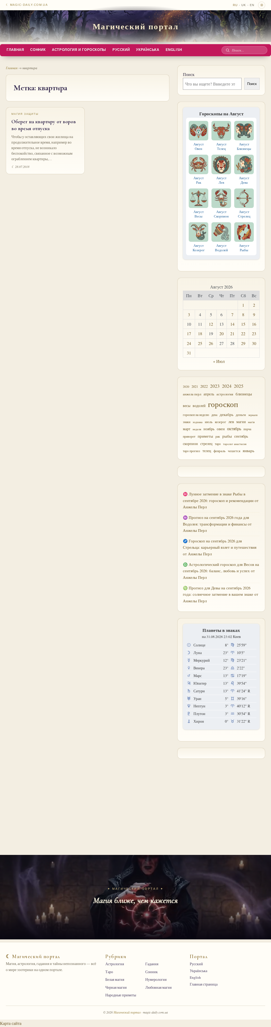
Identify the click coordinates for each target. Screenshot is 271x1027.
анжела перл (192, 394)
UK (243, 5)
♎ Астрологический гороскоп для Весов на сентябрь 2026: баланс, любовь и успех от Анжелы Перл (221, 571)
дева (214, 415)
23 (254, 333)
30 (254, 343)
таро (218, 444)
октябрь (234, 428)
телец (206, 450)
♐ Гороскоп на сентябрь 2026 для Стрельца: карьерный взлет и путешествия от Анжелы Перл (219, 547)
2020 (186, 387)
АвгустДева (244, 180)
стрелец (206, 443)
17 (189, 333)
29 (243, 343)
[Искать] (227, 50)
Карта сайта (10, 1023)
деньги (241, 415)
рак (217, 436)
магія (251, 422)
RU (235, 5)
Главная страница (204, 984)
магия (241, 421)
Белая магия (114, 979)
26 (211, 343)
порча (247, 429)
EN (252, 5)
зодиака (197, 422)
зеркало (253, 415)
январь (248, 450)
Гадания (151, 964)
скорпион (190, 443)
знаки (186, 422)
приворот (189, 436)
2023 (215, 386)
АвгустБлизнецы (244, 146)
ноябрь (209, 429)
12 (211, 324)
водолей (199, 405)
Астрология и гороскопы (79, 50)
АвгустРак (198, 180)
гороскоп (223, 404)
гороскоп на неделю (196, 415)
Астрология (114, 964)
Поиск (189, 74)
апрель (209, 393)
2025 (238, 386)
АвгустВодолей (221, 247)
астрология (224, 394)
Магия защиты (25, 113)
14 (232, 324)
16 (254, 324)
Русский (121, 50)
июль (209, 421)
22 (243, 333)
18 (200, 333)
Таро (109, 971)
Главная (15, 50)
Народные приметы (120, 995)
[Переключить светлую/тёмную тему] (261, 5)
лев (231, 421)
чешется (234, 450)
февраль (219, 451)
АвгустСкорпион (221, 214)
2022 (204, 386)
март (186, 429)
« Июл (219, 361)
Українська (147, 50)
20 (221, 333)
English (174, 50)
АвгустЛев (221, 180)
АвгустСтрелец (244, 214)
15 (243, 324)
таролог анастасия (234, 444)
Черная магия (116, 987)
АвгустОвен (198, 146)
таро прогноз (191, 451)
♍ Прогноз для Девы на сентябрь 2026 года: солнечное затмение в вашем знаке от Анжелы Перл (220, 594)
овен (221, 428)
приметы (205, 436)
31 (189, 353)
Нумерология (155, 979)
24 (189, 343)
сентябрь (241, 436)
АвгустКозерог (199, 247)
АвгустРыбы (244, 247)
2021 (195, 386)
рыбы (227, 436)
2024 (227, 386)
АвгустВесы (198, 214)
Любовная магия (158, 987)
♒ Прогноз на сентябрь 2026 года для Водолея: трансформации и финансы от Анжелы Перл (217, 524)
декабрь (226, 414)
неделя (197, 429)
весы (186, 405)
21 (232, 333)
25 (200, 343)
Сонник (38, 50)
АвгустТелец (221, 146)
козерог (220, 421)
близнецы (244, 393)
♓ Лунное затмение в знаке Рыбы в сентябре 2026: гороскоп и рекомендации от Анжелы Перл (221, 500)
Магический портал (136, 26)
